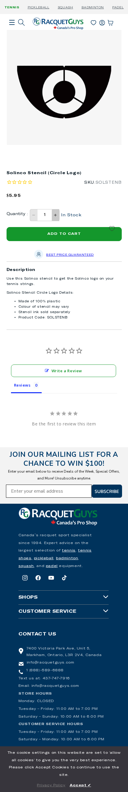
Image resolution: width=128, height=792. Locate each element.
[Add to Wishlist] (112, 228)
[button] (12, 31)
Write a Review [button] (66, 370)
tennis (69, 550)
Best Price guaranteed (70, 254)
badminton (67, 558)
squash (26, 566)
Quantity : (17, 214)
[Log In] (102, 21)
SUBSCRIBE (107, 491)
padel (52, 566)
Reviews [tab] (22, 385)
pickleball (44, 558)
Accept (80, 785)
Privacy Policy (51, 785)
